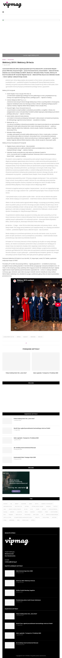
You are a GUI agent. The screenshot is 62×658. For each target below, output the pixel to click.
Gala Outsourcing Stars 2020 (24, 571)
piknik (46, 511)
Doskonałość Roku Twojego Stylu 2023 (25, 457)
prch (4, 514)
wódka (33, 520)
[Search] (59, 12)
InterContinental (53, 509)
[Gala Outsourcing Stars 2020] (10, 573)
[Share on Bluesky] (33, 343)
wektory (40, 336)
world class (25, 520)
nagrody (25, 336)
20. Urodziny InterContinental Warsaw (25, 447)
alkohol (5, 503)
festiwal (27, 506)
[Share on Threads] (32, 343)
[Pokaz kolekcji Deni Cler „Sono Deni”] (16, 361)
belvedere (23, 503)
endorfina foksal (7, 506)
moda (26, 511)
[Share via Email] (35, 343)
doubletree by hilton (8, 336)
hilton (25, 509)
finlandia (48, 506)
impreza (19, 336)
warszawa (33, 336)
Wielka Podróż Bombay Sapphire (25, 590)
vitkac (5, 520)
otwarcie (40, 511)
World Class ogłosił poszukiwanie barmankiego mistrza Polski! (32, 428)
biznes (30, 503)
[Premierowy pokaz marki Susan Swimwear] (10, 602)
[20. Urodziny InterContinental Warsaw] (7, 450)
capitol (37, 503)
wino (18, 520)
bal (11, 503)
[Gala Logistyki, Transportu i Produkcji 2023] (46, 361)
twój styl (37, 517)
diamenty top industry (47, 503)
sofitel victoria (7, 517)
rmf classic (36, 514)
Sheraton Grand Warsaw (52, 514)
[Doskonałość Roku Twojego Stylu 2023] (7, 460)
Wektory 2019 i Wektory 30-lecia (25, 580)
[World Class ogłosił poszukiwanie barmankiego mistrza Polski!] (7, 430)
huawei (37, 509)
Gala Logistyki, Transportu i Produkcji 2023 (45, 373)
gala (4, 509)
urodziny (54, 517)
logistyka (19, 511)
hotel (31, 509)
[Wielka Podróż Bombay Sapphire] (10, 593)
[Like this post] (27, 343)
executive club (18, 506)
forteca (55, 506)
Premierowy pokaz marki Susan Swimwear (28, 600)
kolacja (5, 511)
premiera (11, 514)
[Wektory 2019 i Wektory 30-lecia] (10, 583)
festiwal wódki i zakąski (37, 506)
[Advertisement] (31, 398)
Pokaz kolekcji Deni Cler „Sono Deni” (16, 373)
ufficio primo (46, 517)
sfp (42, 514)
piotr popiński (54, 511)
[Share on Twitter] (30, 343)
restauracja (27, 514)
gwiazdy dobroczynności (15, 509)
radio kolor (19, 514)
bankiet (17, 503)
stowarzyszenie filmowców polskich (23, 517)
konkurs (12, 511)
